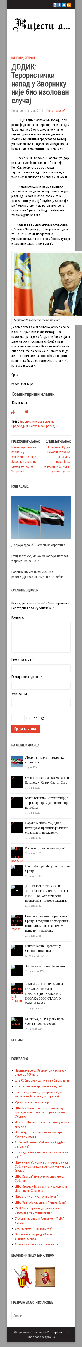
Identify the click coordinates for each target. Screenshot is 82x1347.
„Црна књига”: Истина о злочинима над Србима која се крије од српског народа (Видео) (42, 1166)
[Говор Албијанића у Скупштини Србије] (17, 870)
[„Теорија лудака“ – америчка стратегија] (41, 517)
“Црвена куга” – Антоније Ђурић (36, 1196)
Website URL (19, 694)
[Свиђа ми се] (13, 412)
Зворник (25, 421)
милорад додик (43, 421)
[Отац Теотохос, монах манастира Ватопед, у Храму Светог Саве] (12, 778)
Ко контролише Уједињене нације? (38, 1086)
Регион (30, 58)
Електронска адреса (25, 677)
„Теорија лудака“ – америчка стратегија (38, 545)
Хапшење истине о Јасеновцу (45, 966)
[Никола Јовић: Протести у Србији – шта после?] (17, 950)
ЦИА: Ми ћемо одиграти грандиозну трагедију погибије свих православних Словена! (41, 1112)
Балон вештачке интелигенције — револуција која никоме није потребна (46, 803)
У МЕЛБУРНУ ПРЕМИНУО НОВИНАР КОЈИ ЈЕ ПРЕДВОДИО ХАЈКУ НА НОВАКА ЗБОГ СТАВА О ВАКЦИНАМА (44, 993)
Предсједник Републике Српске (32, 426)
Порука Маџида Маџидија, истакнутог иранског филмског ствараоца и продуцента (46, 828)
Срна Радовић (56, 110)
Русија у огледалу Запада (32, 1102)
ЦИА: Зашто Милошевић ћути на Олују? (41, 1202)
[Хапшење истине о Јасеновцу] (17, 970)
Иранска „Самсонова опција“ (45, 848)
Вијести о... (59, 1332)
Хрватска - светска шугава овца (36, 1244)
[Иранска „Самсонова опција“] (17, 854)
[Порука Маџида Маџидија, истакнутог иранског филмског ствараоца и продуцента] (12, 823)
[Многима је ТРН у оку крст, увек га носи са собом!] (17, 1021)
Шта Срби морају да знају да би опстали (42, 1080)
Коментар (18, 617)
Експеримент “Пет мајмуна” (33, 1228)
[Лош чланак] (26, 412)
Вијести (17, 58)
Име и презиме (21, 659)
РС (57, 426)
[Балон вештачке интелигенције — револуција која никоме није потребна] (12, 798)
